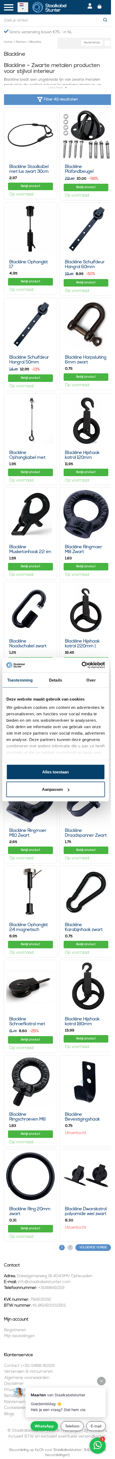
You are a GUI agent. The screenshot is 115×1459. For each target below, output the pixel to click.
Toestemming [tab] (20, 680)
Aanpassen (52, 789)
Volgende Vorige (93, 1247)
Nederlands (92, 42)
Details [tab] (55, 680)
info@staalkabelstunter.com (44, 1282)
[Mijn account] (89, 7)
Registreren (15, 1330)
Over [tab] (90, 680)
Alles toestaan (55, 771)
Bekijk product (30, 186)
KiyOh (39, 1450)
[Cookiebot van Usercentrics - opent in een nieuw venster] (81, 665)
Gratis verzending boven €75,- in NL (40, 32)
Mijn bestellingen (19, 1336)
